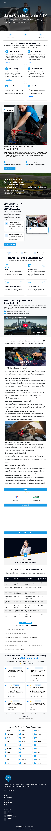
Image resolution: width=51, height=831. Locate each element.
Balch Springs (24, 737)
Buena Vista (38, 734)
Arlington (9, 763)
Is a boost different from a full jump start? (15, 649)
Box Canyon (24, 759)
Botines (23, 755)
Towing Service (9, 800)
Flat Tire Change (36, 51)
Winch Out (8, 804)
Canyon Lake (38, 748)
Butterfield (38, 741)
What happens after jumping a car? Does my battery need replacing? (21, 637)
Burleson (38, 737)
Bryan (37, 730)
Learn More (8, 62)
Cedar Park (38, 763)
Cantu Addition (39, 745)
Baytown (23, 741)
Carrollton (38, 752)
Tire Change (8, 792)
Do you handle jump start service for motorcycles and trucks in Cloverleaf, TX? (23, 645)
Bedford (23, 748)
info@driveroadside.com (12, 816)
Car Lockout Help (36, 68)
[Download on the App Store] (32, 187)
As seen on (25, 716)
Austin (23, 734)
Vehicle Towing (13, 68)
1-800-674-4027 (17, 192)
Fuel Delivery (13, 86)
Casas (37, 755)
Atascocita (24, 730)
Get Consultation (8, 244)
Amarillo (8, 752)
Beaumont (24, 745)
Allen (8, 741)
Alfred (8, 737)
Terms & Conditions (21, 829)
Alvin (8, 745)
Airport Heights (10, 734)
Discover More (8, 168)
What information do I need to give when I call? (16, 633)
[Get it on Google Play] (42, 187)
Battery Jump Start (15, 51)
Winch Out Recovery (37, 86)
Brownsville (24, 763)
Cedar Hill (38, 759)
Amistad (9, 759)
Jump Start (8, 795)
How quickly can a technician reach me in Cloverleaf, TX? (18, 629)
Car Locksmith (9, 802)
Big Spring (24, 752)
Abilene (8, 730)
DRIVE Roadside (22, 826)
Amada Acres (10, 748)
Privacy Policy (30, 829)
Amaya (8, 755)
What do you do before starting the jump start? (16, 641)
